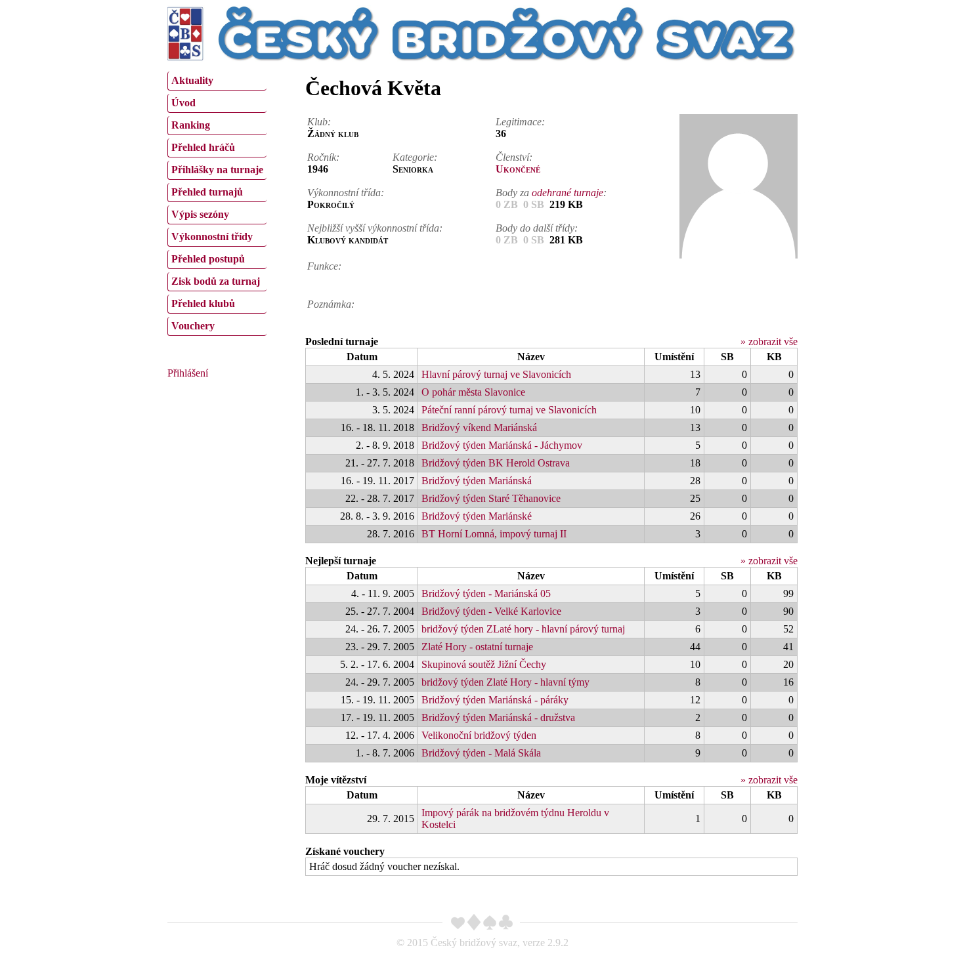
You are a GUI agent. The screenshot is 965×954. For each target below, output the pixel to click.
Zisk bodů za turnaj (215, 281)
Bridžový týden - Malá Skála (481, 752)
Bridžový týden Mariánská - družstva (498, 717)
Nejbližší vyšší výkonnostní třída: (374, 228)
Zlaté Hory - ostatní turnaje (477, 646)
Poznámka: (330, 304)
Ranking (190, 125)
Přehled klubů (203, 303)
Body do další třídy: (537, 228)
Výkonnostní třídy (212, 236)
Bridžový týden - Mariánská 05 (486, 593)
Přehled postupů (208, 258)
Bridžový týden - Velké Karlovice (491, 611)
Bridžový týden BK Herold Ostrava (495, 462)
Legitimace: (520, 121)
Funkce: (324, 266)
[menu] (217, 202)
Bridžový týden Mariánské (476, 516)
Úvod (183, 102)
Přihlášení (187, 373)
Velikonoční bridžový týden (478, 735)
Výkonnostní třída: (345, 192)
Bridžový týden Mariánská (476, 480)
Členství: (514, 157)
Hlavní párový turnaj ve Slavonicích (496, 374)
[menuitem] (217, 81)
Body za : (551, 192)
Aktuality (192, 80)
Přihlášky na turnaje (217, 169)
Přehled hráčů (203, 147)
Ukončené (518, 169)
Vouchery (193, 325)
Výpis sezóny (200, 214)
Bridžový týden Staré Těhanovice (491, 498)
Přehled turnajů (207, 191)
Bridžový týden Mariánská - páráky (494, 699)
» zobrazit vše (769, 341)
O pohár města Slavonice (473, 392)
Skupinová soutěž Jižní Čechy (483, 664)
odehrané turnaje (567, 192)
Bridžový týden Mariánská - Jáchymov (501, 445)
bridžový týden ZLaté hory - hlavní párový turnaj (523, 628)
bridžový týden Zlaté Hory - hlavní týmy (505, 682)
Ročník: (323, 157)
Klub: (319, 121)
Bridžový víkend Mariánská (479, 427)
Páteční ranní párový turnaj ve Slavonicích (509, 409)
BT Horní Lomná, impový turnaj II (494, 533)
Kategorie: (415, 157)
